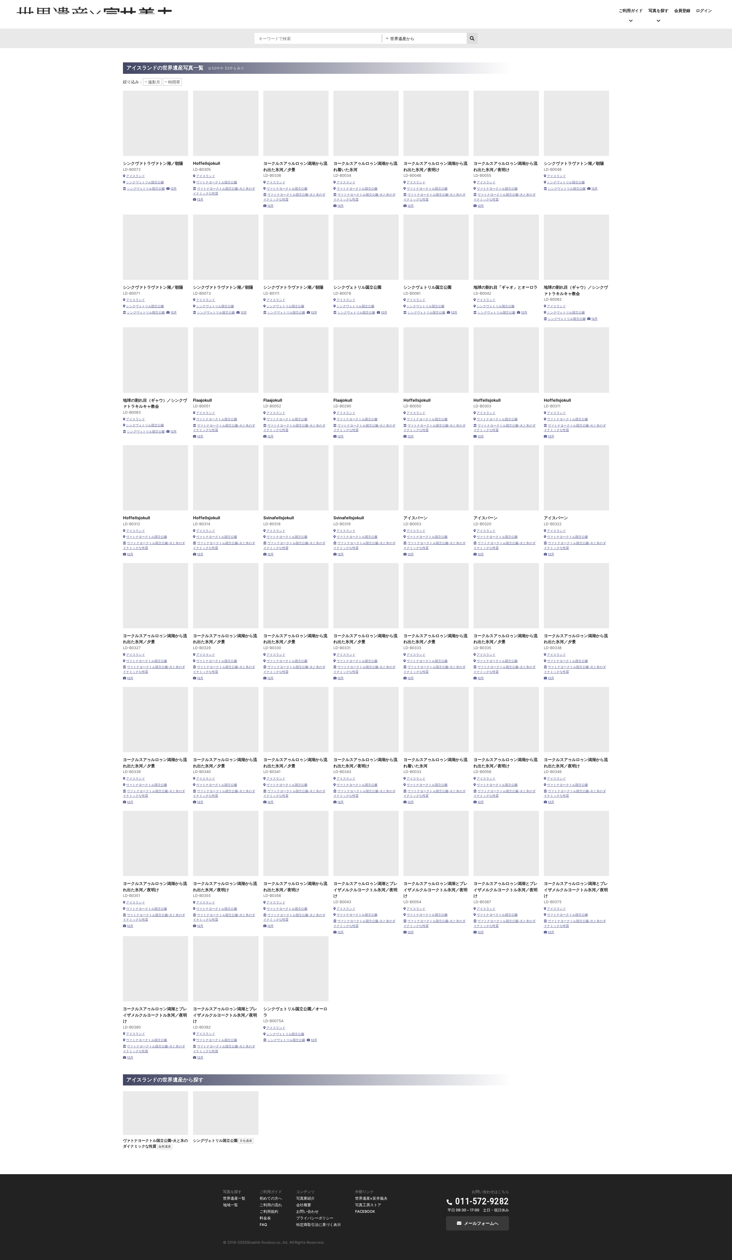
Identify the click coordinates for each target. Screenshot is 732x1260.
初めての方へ (271, 1198)
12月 (173, 189)
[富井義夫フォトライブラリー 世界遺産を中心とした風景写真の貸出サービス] (95, 10)
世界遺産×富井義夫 (371, 1198)
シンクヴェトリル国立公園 (145, 182)
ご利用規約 (269, 1211)
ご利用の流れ (271, 1205)
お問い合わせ (307, 1211)
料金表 (265, 1218)
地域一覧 (230, 1205)
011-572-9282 (482, 1201)
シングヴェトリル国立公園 (146, 189)
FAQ (263, 1225)
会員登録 (682, 10)
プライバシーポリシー (314, 1218)
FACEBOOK (365, 1211)
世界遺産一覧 (234, 1198)
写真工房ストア (368, 1205)
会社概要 (303, 1205)
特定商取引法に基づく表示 (318, 1225)
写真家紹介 (305, 1198)
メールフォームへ (481, 1223)
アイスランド (135, 176)
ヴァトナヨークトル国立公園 (216, 182)
